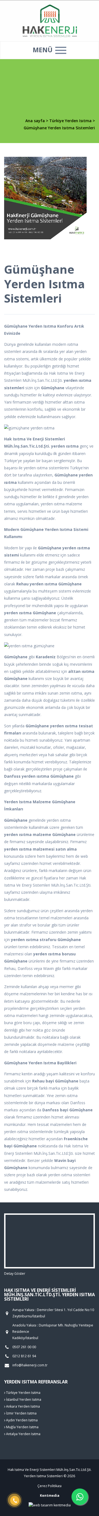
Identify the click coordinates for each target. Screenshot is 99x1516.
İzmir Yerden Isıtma (21, 1413)
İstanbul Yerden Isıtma (23, 1399)
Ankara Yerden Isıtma (22, 1406)
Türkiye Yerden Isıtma (71, 120)
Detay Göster (14, 1273)
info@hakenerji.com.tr (30, 1365)
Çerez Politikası (49, 1486)
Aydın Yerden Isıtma (21, 1420)
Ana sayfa (35, 120)
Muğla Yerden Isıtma (21, 1427)
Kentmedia (49, 1495)
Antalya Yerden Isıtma (22, 1434)
